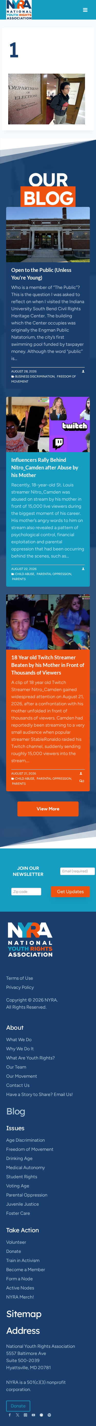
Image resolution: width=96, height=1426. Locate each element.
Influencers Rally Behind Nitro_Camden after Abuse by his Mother (44, 467)
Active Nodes (20, 1288)
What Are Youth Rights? (30, 1058)
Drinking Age (19, 1158)
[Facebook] (9, 1415)
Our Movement (21, 1076)
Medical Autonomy (25, 1167)
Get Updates (70, 891)
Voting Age (17, 1186)
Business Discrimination (35, 376)
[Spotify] (49, 1415)
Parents (19, 579)
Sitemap (23, 1313)
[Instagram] (25, 1415)
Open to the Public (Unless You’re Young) (41, 274)
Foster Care (18, 1213)
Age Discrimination (25, 1140)
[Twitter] (17, 1415)
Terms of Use (19, 978)
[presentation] (48, 234)
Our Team (16, 1067)
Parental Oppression (54, 574)
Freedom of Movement (30, 1149)
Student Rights (21, 1176)
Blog (15, 1111)
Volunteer (16, 1242)
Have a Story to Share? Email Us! (39, 1094)
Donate (13, 1251)
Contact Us (17, 1085)
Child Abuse (24, 574)
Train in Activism (22, 1260)
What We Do (18, 1039)
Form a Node (19, 1279)
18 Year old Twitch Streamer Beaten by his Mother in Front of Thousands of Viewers (47, 665)
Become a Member (25, 1269)
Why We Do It (20, 1049)
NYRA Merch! (20, 1297)
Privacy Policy (20, 987)
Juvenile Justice (22, 1204)
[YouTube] (33, 1415)
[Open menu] (85, 10)
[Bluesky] (41, 1415)
